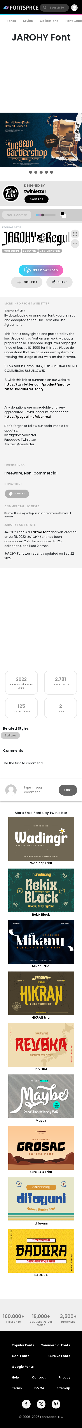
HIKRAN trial (41, 1017)
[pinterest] (56, 1404)
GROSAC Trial (41, 1172)
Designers (68, 1322)
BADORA (41, 1275)
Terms (17, 1388)
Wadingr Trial (41, 863)
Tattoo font (40, 532)
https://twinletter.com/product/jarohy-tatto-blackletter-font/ (37, 386)
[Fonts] (21, 7)
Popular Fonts (23, 1345)
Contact (36, 199)
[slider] (42, 215)
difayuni (41, 1223)
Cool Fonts (20, 1356)
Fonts (11, 21)
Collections (49, 21)
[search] (54, 8)
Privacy (64, 1377)
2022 (21, 679)
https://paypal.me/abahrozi (27, 416)
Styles (28, 21)
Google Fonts (23, 1366)
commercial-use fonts (41, 1323)
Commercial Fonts (55, 1345)
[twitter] (41, 1404)
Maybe (41, 1120)
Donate (19, 493)
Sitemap (63, 1388)
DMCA (39, 1388)
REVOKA (41, 1069)
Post (68, 790)
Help (15, 1377)
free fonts (13, 1322)
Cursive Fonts (59, 1356)
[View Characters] (75, 234)
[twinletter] (13, 193)
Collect (30, 282)
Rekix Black (41, 914)
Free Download (45, 270)
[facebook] (26, 1404)
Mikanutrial (41, 966)
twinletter (35, 191)
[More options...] (75, 243)
